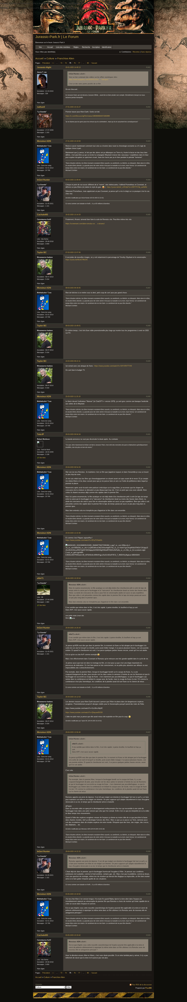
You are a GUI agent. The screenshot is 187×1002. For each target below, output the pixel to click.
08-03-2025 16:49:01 (73, 326)
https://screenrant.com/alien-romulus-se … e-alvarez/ (85, 224)
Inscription (96, 47)
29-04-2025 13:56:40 (73, 732)
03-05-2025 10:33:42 (73, 935)
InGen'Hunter (43, 180)
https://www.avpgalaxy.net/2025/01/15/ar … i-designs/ (88, 79)
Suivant (94, 63)
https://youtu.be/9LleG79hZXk (77, 260)
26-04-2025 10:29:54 (73, 578)
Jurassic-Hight (44, 67)
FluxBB (148, 988)
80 (88, 63)
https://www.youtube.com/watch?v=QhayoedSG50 (84, 712)
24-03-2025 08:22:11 (73, 361)
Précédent (46, 63)
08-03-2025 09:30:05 (73, 288)
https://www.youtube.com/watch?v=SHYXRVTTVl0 (113, 366)
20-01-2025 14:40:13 (73, 67)
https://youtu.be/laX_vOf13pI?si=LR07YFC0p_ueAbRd (127, 187)
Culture (50, 58)
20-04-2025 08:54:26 (73, 467)
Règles (76, 47)
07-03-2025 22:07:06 (73, 252)
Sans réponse (146, 52)
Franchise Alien (65, 58)
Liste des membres (63, 47)
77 (79, 63)
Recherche (86, 47)
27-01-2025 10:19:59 (73, 141)
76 (75, 63)
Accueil (50, 47)
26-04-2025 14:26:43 (73, 628)
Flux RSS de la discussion (142, 985)
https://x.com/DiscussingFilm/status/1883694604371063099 (88, 116)
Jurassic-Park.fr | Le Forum (56, 37)
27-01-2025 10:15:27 (73, 107)
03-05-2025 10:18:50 (73, 894)
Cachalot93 (42, 214)
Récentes (136, 52)
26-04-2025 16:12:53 (73, 697)
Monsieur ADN (44, 141)
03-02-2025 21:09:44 (73, 180)
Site (40, 47)
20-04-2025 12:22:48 (73, 533)
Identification (106, 47)
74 (66, 63)
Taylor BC (42, 252)
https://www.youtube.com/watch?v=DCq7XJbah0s (84, 540)
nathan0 (41, 107)
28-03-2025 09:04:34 (73, 434)
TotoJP (40, 434)
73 (61, 63)
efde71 (40, 578)
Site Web (42, 458)
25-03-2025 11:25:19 (73, 396)
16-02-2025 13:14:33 (73, 215)
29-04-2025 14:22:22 (73, 851)
